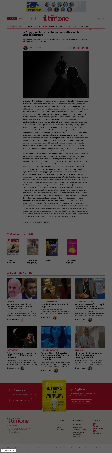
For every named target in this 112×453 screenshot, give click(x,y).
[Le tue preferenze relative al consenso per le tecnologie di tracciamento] (8, 450)
